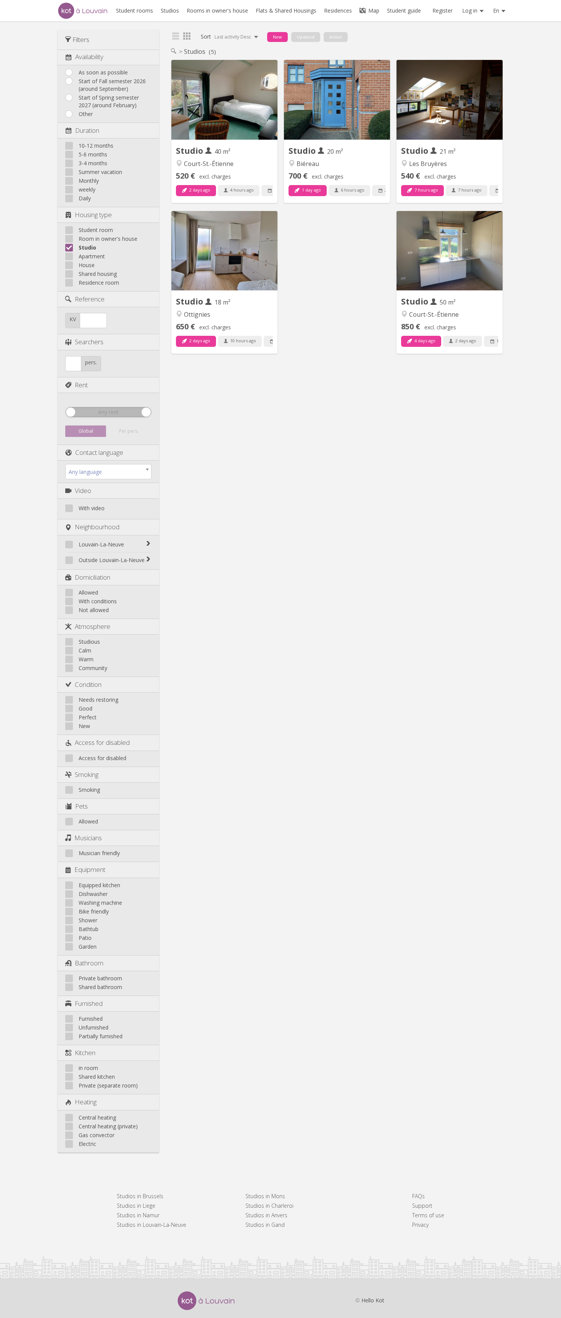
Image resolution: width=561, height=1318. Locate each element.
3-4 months (93, 163)
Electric (87, 1143)
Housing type (93, 214)
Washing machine (100, 902)
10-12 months (96, 145)
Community (93, 668)
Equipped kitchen (99, 885)
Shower (88, 920)
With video (92, 508)
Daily (85, 198)
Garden (88, 946)
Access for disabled (102, 742)
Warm (86, 659)
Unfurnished (93, 1027)
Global (86, 431)
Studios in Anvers (266, 1215)
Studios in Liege (136, 1205)
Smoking (86, 774)
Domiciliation (92, 577)
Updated (305, 37)
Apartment (92, 256)
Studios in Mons (265, 1196)
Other (86, 114)
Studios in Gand (265, 1224)
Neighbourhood (97, 526)
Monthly (89, 180)
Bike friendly (94, 911)
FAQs (418, 1196)
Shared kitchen (97, 1076)
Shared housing (98, 273)
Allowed (88, 592)
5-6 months (93, 154)
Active (335, 37)
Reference (90, 299)
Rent (81, 384)
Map (373, 10)
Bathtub (88, 929)
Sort (226, 36)
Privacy (420, 1224)
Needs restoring (98, 699)
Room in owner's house (108, 238)
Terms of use (428, 1215)
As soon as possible (103, 72)
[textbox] (108, 472)
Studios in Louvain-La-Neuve (151, 1224)
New (84, 726)
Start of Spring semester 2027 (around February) (109, 101)
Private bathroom (100, 978)
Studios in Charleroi (269, 1205)
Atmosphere (92, 626)
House (87, 265)
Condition (88, 684)
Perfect (88, 717)
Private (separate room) (108, 1085)
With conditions (98, 601)
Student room (96, 230)
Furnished (89, 1003)
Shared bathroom (100, 987)
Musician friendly (99, 853)
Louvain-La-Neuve (101, 544)
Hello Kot (372, 1300)
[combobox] (108, 471)
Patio (85, 937)
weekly (87, 189)
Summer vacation (100, 172)
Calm (85, 650)
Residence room (99, 282)
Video (83, 490)
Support (422, 1205)
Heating (86, 1101)
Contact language (99, 452)
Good (85, 708)
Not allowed (94, 610)
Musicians (88, 837)
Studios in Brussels (140, 1196)
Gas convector (96, 1135)
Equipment (89, 869)
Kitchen (85, 1052)
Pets (81, 806)
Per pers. (129, 431)
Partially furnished (101, 1036)
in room (88, 1067)
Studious (89, 641)
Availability (89, 56)
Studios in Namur (138, 1215)
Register (442, 10)
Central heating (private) (108, 1126)
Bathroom (89, 963)
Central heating (97, 1117)
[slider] (70, 412)
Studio (87, 247)
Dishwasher (93, 893)
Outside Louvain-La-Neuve (112, 560)
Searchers (89, 341)
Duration (87, 130)
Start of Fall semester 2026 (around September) (112, 84)
